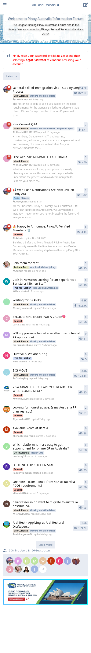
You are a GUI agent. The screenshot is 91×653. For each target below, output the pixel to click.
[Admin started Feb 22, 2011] (6, 89)
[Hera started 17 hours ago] (6, 355)
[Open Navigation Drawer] (4, 5)
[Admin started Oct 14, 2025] (6, 228)
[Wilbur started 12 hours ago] (6, 281)
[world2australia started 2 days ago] (6, 388)
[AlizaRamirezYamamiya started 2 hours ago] (6, 264)
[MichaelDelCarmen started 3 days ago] (6, 429)
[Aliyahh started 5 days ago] (6, 409)
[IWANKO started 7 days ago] (6, 503)
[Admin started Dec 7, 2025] (6, 191)
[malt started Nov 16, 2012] (6, 524)
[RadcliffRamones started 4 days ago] (6, 466)
